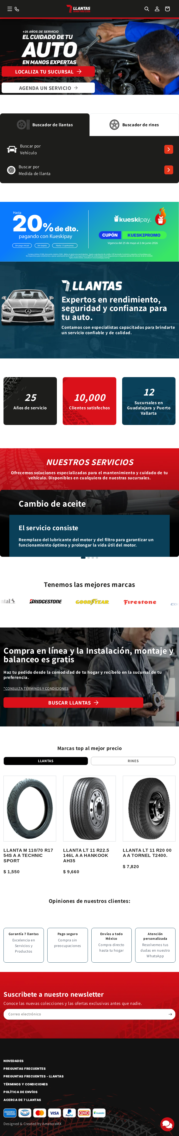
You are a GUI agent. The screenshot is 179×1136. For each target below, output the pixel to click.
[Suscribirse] (170, 1014)
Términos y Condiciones (25, 1084)
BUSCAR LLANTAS (69, 702)
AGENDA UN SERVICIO (45, 87)
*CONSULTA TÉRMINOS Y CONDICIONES (35, 688)
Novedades (13, 1061)
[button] (10, 9)
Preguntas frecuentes (24, 1068)
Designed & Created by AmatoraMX (32, 1123)
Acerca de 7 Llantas (22, 1100)
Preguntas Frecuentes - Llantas (33, 1076)
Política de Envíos (20, 1092)
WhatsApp (155, 956)
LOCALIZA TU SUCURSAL (44, 71)
